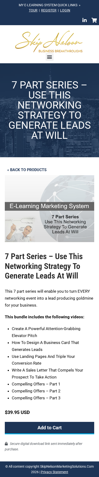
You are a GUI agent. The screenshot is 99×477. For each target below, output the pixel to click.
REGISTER (48, 10)
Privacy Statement (54, 472)
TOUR (33, 10)
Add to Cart (49, 427)
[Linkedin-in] (84, 20)
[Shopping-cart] (94, 20)
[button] (50, 57)
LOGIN (65, 10)
